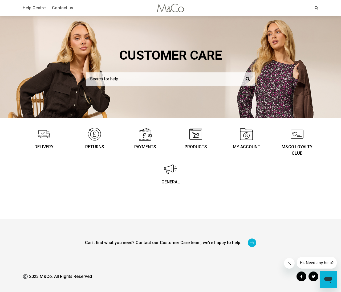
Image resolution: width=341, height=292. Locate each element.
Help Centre (34, 7)
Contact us (62, 7)
